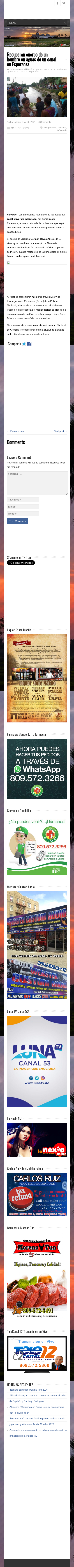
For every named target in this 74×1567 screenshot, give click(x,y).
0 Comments (44, 122)
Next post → (60, 431)
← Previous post (15, 431)
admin (18, 122)
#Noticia (62, 127)
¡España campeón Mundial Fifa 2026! (29, 1389)
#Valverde (62, 130)
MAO (13, 128)
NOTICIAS (23, 128)
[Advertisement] (37, 174)
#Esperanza (50, 127)
